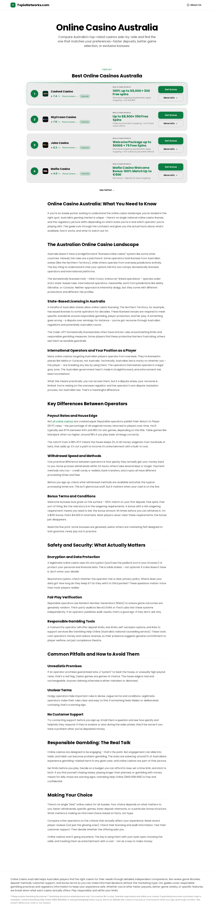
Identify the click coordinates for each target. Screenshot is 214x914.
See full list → (107, 190)
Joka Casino (60, 143)
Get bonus (171, 89)
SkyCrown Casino (63, 117)
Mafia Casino (60, 169)
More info (169, 97)
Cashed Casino (62, 91)
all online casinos (62, 421)
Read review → (70, 96)
